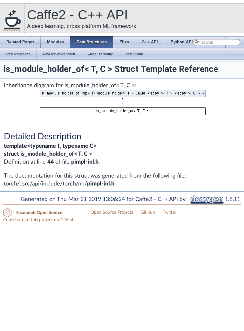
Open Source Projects (112, 212)
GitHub (148, 212)
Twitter (169, 212)
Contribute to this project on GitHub (39, 220)
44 (50, 162)
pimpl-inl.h (84, 162)
